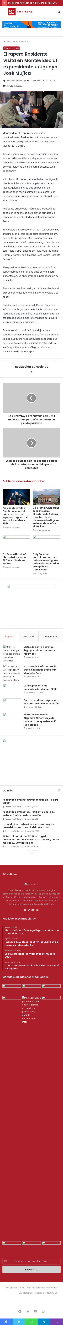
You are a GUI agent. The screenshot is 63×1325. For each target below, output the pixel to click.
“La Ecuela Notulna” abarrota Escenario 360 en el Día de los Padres (14, 559)
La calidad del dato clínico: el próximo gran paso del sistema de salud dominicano (28, 825)
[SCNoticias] (21, 11)
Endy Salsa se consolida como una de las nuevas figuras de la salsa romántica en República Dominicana (46, 562)
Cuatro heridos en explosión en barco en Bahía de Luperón (41, 701)
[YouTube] (33, 910)
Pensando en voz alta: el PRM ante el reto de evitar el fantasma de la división (29, 813)
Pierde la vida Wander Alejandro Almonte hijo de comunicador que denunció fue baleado (40, 719)
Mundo (52, 1298)
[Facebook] (26, 910)
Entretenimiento (21, 41)
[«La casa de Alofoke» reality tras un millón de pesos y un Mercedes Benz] (12, 673)
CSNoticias (11, 1293)
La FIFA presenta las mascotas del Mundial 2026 (40, 687)
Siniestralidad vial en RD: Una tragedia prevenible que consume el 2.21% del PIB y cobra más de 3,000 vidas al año (31, 839)
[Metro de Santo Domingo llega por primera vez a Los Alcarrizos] (12, 653)
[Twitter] (30, 910)
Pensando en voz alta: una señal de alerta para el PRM (30, 801)
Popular (9, 636)
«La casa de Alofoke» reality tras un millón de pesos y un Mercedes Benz (40, 670)
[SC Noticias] (31, 24)
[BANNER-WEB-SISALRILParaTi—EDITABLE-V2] (27, 741)
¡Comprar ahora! (31, 1303)
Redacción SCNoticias (16, 80)
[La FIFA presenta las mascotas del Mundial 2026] (12, 690)
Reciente (29, 636)
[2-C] (31, 587)
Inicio (8, 41)
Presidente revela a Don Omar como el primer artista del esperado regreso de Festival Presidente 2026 (15, 515)
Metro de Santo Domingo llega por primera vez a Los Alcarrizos (39, 650)
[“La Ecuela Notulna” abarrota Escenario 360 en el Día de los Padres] (16, 543)
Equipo (30, 1298)
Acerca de (19, 1298)
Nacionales (41, 1298)
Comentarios (50, 636)
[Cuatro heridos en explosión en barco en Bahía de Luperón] (12, 704)
